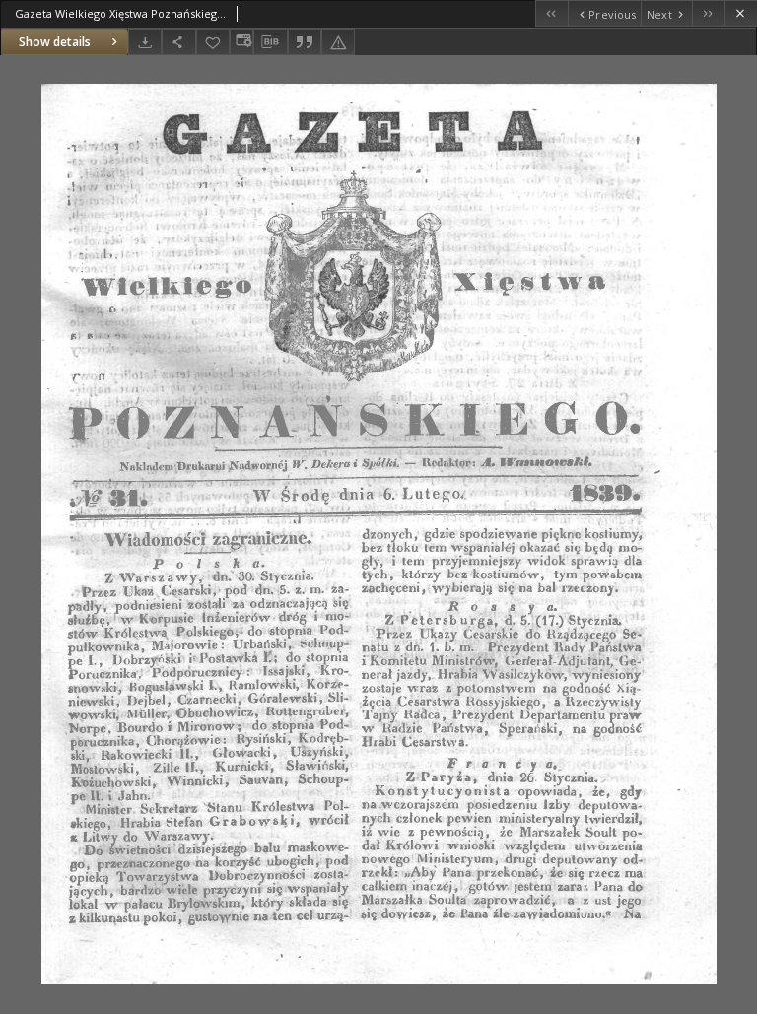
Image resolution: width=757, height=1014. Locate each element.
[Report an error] (338, 42)
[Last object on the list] (708, 13)
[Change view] (241, 42)
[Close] (740, 13)
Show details (55, 42)
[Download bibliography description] (270, 42)
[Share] (178, 42)
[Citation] (304, 42)
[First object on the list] (551, 13)
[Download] (145, 42)
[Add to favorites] (213, 42)
